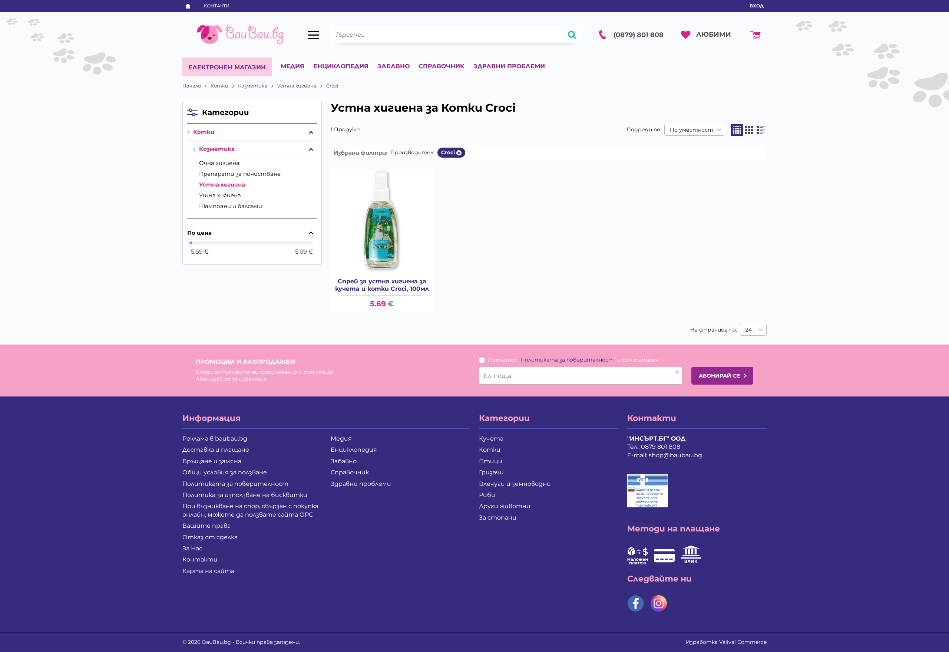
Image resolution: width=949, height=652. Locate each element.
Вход (757, 6)
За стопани (497, 517)
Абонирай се (719, 375)
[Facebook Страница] (635, 603)
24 (748, 329)
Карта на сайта (208, 570)
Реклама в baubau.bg (214, 438)
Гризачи (491, 472)
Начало (191, 86)
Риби (487, 494)
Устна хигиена (297, 86)
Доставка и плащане (215, 449)
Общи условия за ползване (224, 472)
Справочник (441, 66)
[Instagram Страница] (658, 603)
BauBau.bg (216, 642)
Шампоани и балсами (230, 206)
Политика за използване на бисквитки (244, 494)
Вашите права (206, 525)
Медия (292, 66)
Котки (219, 86)
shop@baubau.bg (675, 455)
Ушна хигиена (220, 195)
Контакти (216, 6)
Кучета (491, 438)
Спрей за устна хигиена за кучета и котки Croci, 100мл (382, 285)
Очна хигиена (219, 163)
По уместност (691, 129)
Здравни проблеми (509, 66)
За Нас (192, 548)
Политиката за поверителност (567, 359)
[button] (737, 130)
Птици (490, 461)
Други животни (504, 506)
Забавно (393, 66)
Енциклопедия (340, 66)
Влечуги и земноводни (515, 483)
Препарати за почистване (240, 173)
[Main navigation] (313, 34)
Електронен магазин (227, 67)
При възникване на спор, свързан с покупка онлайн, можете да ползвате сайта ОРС (250, 510)
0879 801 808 (660, 446)
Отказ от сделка (210, 537)
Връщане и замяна (211, 461)
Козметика (253, 86)
